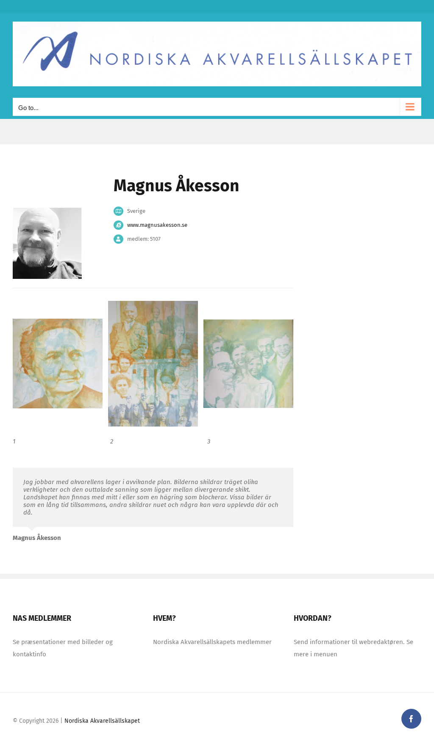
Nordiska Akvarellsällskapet (102, 720)
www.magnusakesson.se (157, 225)
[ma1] (58, 363)
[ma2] (248, 363)
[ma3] (153, 363)
